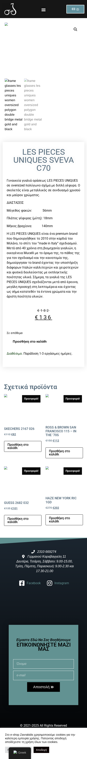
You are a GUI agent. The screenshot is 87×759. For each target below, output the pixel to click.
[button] (43, 9)
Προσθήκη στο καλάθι (30, 341)
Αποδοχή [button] (41, 749)
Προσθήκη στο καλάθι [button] (18, 446)
